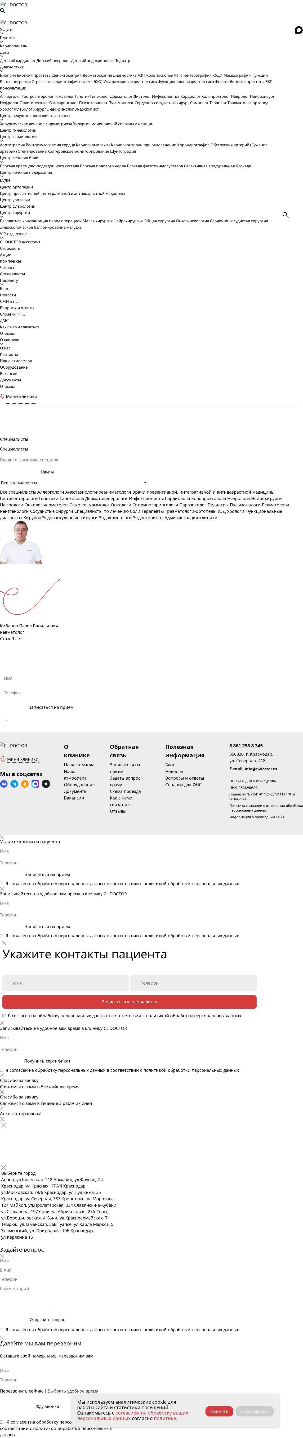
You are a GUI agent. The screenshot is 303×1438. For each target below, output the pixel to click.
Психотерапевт (93, 102)
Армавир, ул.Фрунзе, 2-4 (78, 1179)
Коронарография (193, 144)
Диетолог (143, 96)
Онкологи (121, 505)
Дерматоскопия (98, 75)
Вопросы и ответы (17, 307)
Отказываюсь (254, 1411)
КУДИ (218, 75)
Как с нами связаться (19, 327)
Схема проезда (125, 791)
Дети (4, 52)
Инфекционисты (146, 498)
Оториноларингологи (155, 505)
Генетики (48, 498)
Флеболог (23, 109)
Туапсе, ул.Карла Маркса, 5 (85, 1224)
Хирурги (32, 517)
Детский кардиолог (18, 60)
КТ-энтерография (196, 75)
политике (165, 1418)
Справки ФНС (12, 314)
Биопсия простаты (34, 75)
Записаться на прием (51, 707)
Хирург (40, 109)
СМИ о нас (9, 301)
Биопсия (8, 75)
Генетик (82, 96)
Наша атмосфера (16, 360)
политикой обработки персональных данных (195, 719)
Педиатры (218, 505)
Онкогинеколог (34, 102)
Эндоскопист (87, 109)
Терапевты (153, 511)
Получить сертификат (47, 1061)
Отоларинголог (64, 102)
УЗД (222, 511)
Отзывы (7, 333)
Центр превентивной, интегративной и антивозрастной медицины (62, 193)
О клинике (9, 339)
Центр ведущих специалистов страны (35, 115)
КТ (177, 75)
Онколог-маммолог (89, 505)
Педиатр (122, 60)
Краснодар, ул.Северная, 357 (30, 1198)
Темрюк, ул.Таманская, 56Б (29, 1224)
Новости (8, 295)
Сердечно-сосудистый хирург (162, 102)
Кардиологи (177, 498)
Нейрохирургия (129, 220)
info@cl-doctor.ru (261, 769)
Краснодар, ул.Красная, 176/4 (31, 1186)
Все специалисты (18, 492)
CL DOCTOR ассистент (20, 242)
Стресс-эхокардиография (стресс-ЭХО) (67, 81)
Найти (47, 472)
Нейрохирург (262, 96)
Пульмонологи (245, 505)
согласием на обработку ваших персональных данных (132, 1415)
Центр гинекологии (18, 130)
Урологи (235, 511)
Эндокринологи (115, 517)
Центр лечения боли (19, 157)
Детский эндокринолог (92, 60)
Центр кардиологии (18, 136)
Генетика (8, 37)
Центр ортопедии (16, 187)
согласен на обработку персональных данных (61, 719)
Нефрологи (11, 505)
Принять (219, 1411)
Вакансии (9, 373)
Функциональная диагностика (186, 81)
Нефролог (10, 102)
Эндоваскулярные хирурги (70, 517)
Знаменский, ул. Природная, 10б (35, 1230)
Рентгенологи (14, 511)
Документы (10, 380)
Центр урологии (15, 199)
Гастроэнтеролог (38, 96)
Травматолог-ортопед (247, 102)
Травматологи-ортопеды (190, 511)
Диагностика (12, 67)
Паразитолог (192, 505)
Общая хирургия (160, 220)
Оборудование (14, 367)
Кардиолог (191, 96)
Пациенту (9, 280)
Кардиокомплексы (93, 144)
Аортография (13, 144)
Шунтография (123, 151)
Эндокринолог (61, 109)
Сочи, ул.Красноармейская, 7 (77, 1218)
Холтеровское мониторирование (79, 151)
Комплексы (10, 261)
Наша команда (79, 765)
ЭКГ (268, 81)
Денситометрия (67, 75)
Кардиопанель (13, 46)
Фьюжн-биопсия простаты (240, 81)
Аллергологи (50, 492)
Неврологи (238, 498)
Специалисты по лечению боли (107, 511)
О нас (5, 348)
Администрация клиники (191, 517)
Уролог (7, 109)
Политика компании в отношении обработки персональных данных (266, 808)
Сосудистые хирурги (51, 511)
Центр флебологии (17, 206)
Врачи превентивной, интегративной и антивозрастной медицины (203, 492)
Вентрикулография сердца (51, 144)
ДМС (4, 320)
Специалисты (12, 274)
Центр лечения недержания (26, 172)
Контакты (9, 354)
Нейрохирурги (266, 498)
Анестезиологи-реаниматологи (98, 492)
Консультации (13, 88)
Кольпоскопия (160, 75)
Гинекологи (72, 498)
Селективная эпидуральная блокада (217, 166)
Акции (5, 254)
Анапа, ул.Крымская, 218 (26, 1179)
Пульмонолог (121, 102)
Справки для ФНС (183, 784)
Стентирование (33, 151)
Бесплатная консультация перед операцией (41, 220)
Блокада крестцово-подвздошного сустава (40, 166)
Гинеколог (100, 96)
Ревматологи (275, 505)
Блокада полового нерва (103, 166)
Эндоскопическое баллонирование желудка (41, 227)
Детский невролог (53, 60)
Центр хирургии (15, 212)
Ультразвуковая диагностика (130, 81)
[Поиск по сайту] (151, 10)
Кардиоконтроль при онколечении (144, 144)
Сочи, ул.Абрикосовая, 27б (67, 1211)
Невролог (240, 96)
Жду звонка (47, 1406)
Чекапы (7, 267)
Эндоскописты (148, 517)
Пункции (260, 75)
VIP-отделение (13, 233)
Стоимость (10, 248)
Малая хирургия (98, 220)
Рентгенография (16, 81)
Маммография (237, 75)
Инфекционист (166, 96)
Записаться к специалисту (129, 1002)
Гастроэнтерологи (19, 498)
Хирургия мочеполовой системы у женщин (113, 123)
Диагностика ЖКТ (129, 75)
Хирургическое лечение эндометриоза (36, 123)
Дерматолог (122, 96)
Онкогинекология (193, 220)
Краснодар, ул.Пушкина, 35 (72, 1192)
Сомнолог (199, 102)
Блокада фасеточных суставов (155, 166)
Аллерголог (11, 96)
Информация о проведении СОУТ (257, 817)
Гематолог (65, 96)
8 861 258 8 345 (246, 745)
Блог (4, 288)
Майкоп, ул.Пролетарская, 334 (41, 1205)
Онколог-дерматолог (46, 505)
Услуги (6, 29)
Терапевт (218, 102)
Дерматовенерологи (106, 498)
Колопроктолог (216, 96)
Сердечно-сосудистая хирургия (239, 220)
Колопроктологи (208, 498)
